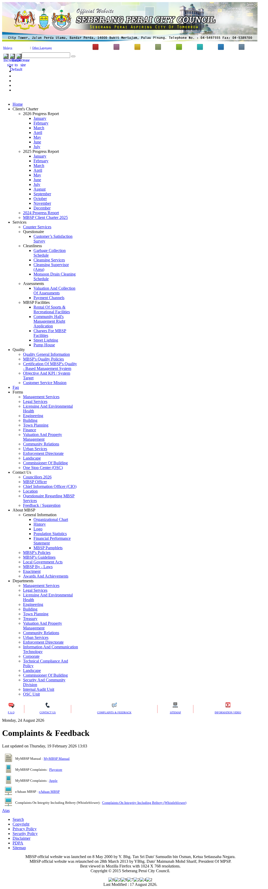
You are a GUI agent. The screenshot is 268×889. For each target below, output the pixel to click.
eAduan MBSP (49, 792)
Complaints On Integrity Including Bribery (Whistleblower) (144, 803)
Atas (6, 810)
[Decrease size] (23, 65)
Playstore (55, 770)
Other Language (42, 47)
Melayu (7, 47)
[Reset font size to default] (16, 69)
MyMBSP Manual (57, 759)
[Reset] (73, 56)
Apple (53, 781)
